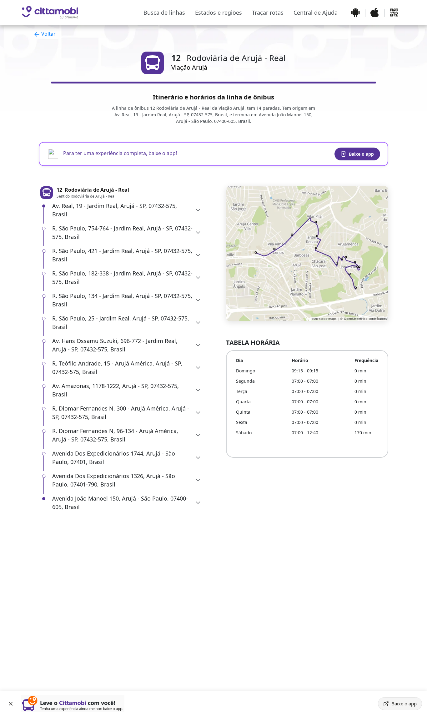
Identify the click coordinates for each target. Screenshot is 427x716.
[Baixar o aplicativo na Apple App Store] (374, 12)
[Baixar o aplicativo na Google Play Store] (355, 12)
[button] (126, 210)
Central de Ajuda (316, 12)
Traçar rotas (268, 12)
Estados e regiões (218, 12)
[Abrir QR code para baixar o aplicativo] (394, 12)
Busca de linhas (164, 12)
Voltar (48, 33)
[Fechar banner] (10, 703)
